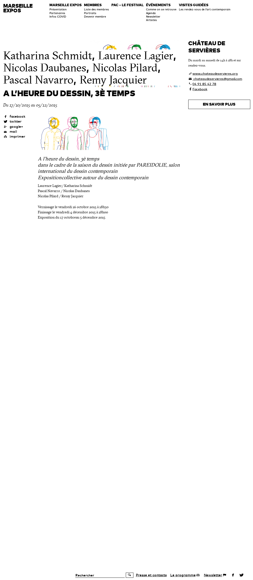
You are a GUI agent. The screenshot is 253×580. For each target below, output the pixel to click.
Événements (158, 5)
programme (183, 575)
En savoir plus (219, 104)
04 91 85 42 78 (204, 84)
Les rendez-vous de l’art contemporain (205, 9)
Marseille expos (65, 5)
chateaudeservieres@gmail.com (217, 79)
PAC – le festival (127, 5)
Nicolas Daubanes (44, 68)
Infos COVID (57, 16)
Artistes (151, 20)
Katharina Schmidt (47, 56)
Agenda (151, 13)
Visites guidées (193, 5)
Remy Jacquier (113, 80)
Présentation (58, 9)
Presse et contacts (151, 575)
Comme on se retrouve (161, 9)
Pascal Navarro (38, 80)
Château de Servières (206, 47)
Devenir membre (95, 16)
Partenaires (57, 13)
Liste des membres (96, 9)
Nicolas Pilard (125, 68)
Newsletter (153, 16)
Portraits (90, 13)
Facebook (199, 89)
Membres (93, 5)
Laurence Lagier (135, 56)
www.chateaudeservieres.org (215, 73)
